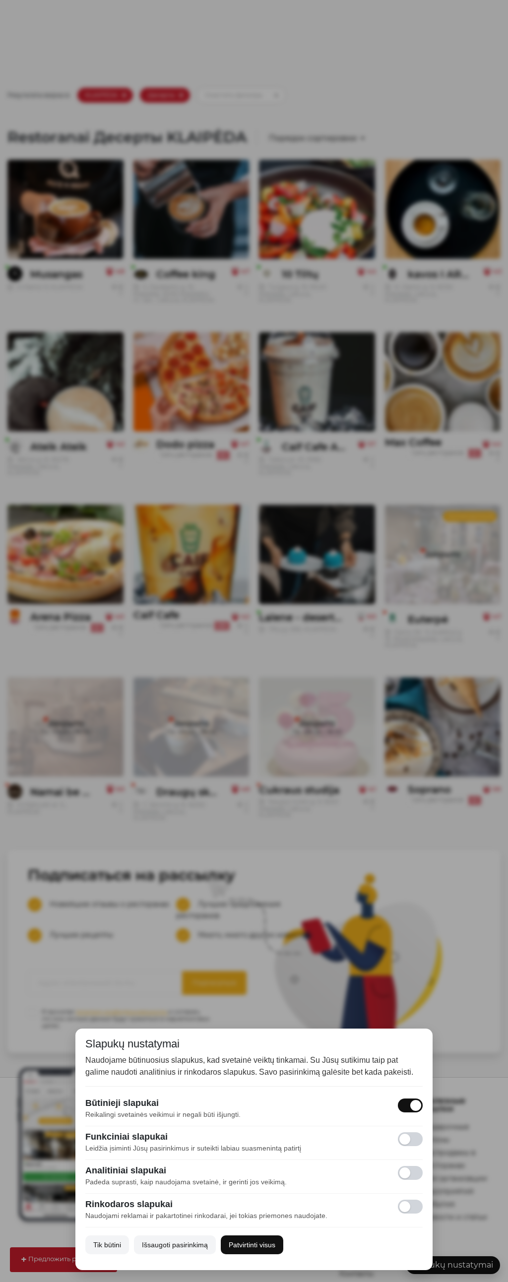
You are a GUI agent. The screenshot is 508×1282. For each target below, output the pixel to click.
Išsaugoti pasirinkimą (175, 1245)
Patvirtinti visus (252, 1245)
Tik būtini (107, 1245)
